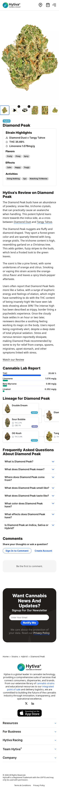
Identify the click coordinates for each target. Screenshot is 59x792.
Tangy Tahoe (44, 222)
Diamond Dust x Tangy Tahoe (27, 137)
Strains (14, 657)
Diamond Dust (22, 222)
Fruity (9, 156)
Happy (17, 167)
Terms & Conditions (22, 785)
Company (10, 757)
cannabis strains (45, 683)
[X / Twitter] (26, 703)
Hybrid (24, 657)
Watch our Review (13, 359)
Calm (9, 167)
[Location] (40, 5)
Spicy (26, 156)
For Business (12, 731)
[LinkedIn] (32, 703)
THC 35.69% (16, 141)
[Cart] (48, 5)
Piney (18, 156)
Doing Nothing (13, 178)
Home (6, 657)
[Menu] (55, 5)
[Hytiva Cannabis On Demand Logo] (13, 5)
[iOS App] (29, 713)
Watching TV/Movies (38, 178)
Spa (24, 178)
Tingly (26, 167)
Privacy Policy (41, 633)
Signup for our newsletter (29, 610)
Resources (10, 723)
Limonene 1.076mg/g (22, 146)
